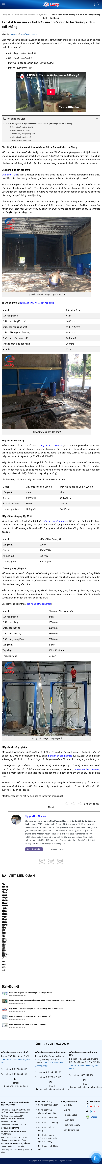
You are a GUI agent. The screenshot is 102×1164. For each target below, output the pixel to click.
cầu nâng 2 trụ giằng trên (39, 603)
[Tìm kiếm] (93, 4)
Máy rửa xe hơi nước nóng (87, 769)
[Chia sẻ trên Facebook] (44, 861)
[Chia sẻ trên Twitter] (49, 861)
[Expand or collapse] (97, 119)
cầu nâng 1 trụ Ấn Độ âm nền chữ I (37, 303)
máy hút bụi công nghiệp (55, 521)
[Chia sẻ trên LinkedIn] (62, 861)
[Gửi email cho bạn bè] (53, 861)
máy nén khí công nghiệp (60, 755)
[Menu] (3, 4)
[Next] (9, 930)
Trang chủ (6, 15)
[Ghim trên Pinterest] (58, 861)
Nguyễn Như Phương (29, 34)
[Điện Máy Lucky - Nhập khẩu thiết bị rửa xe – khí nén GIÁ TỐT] (51, 4)
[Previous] (2, 930)
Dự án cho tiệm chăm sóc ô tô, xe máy (31, 15)
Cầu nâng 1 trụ (9, 174)
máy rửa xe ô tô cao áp (51, 445)
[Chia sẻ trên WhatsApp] (40, 861)
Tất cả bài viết (34, 849)
